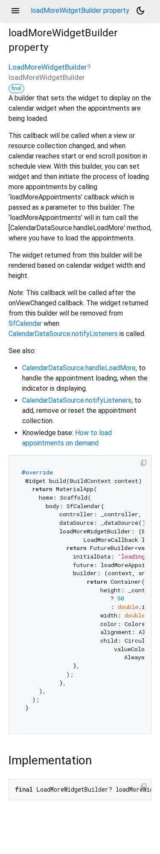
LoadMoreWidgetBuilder (48, 67)
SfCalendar (25, 323)
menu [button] (15, 11)
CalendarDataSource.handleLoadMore (79, 368)
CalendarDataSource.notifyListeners (63, 334)
